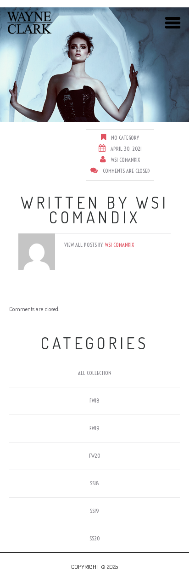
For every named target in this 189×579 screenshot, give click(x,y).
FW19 (94, 428)
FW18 (94, 400)
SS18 (94, 483)
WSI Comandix (125, 159)
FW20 (94, 455)
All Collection (94, 372)
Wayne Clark (30, 23)
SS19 (94, 510)
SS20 (94, 538)
